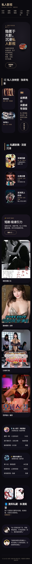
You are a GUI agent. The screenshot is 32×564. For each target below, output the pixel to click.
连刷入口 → (10, 232)
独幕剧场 (9, 12)
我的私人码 (28, 13)
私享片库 (3, 12)
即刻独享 (24, 126)
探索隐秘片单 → (10, 65)
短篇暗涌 (15, 12)
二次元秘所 (21, 13)
